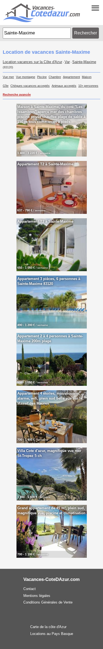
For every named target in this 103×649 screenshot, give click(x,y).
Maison (86, 77)
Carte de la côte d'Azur (48, 627)
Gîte (6, 85)
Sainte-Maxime (84, 62)
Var (67, 62)
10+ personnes (88, 85)
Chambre (55, 77)
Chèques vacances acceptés (30, 85)
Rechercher (85, 33)
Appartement (71, 77)
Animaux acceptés (64, 85)
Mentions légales (36, 596)
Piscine (42, 77)
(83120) (8, 67)
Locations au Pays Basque (51, 634)
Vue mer (8, 77)
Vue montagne (25, 77)
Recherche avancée (17, 94)
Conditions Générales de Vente (48, 602)
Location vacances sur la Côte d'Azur (32, 62)
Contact (29, 589)
